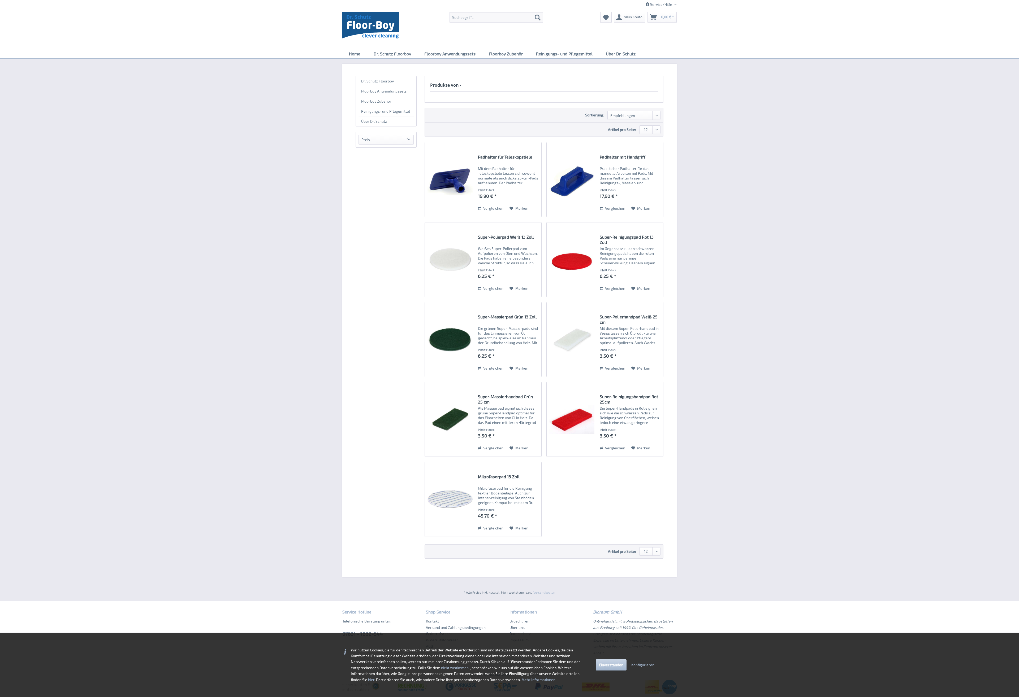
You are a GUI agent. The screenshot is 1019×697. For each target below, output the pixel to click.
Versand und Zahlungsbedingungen (456, 627)
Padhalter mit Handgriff (622, 156)
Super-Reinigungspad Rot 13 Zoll (627, 239)
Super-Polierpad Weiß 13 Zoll (506, 236)
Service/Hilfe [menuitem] (661, 4)
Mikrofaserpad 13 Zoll (499, 476)
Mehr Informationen (538, 679)
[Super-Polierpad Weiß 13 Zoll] (450, 260)
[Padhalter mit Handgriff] (571, 180)
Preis (365, 139)
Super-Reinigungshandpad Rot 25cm (629, 399)
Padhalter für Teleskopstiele (505, 156)
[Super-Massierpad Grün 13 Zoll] (450, 339)
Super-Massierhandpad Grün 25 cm (505, 399)
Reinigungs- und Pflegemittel (385, 111)
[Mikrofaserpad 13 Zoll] (450, 499)
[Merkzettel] (606, 17)
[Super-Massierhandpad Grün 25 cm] (450, 419)
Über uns (517, 627)
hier (371, 679)
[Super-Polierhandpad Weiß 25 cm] (571, 339)
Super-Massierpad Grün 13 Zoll (507, 316)
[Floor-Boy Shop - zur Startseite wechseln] (370, 25)
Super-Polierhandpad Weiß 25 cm (629, 319)
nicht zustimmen (455, 667)
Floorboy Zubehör (376, 101)
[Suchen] (537, 17)
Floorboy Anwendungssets (384, 91)
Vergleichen (492, 208)
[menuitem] (496, 17)
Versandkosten (544, 592)
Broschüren (519, 621)
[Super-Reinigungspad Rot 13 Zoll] (571, 260)
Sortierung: (594, 115)
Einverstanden (611, 665)
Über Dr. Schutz (374, 121)
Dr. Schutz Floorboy (377, 81)
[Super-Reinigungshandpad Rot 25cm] (571, 419)
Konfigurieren (642, 665)
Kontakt (432, 621)
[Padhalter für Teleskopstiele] (450, 180)
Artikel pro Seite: (622, 129)
